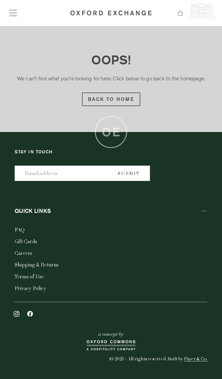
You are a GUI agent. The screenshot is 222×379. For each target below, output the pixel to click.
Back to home (111, 99)
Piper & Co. (195, 358)
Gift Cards (26, 241)
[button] (13, 13)
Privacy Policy (30, 288)
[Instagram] (16, 314)
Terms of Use (29, 276)
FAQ (20, 229)
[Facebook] (30, 314)
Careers (23, 252)
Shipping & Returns (37, 264)
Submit (129, 173)
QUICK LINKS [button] (33, 210)
